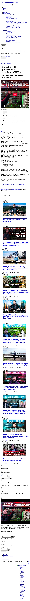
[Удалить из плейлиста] (7, 202)
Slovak (21, 594)
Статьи (5, 30)
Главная (5, 12)
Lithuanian (22, 586)
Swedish (22, 596)
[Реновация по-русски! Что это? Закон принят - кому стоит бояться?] (14, 456)
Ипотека (8, 38)
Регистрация (6, 9)
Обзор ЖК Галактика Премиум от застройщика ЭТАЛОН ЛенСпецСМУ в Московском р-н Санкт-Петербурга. (15, 412)
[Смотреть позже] (4, 202)
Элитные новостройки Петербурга (14, 23)
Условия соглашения (8, 556)
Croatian (22, 573)
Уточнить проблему (5, 472)
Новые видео (9, 16)
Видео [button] (4, 13)
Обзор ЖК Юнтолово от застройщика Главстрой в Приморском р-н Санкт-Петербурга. (15, 219)
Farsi (21, 579)
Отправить (3, 551)
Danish (21, 575)
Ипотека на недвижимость (12, 25)
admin (2, 131)
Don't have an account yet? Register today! (10, 50)
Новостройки (9, 19)
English (21, 577)
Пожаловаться (9, 478)
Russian (24, 565)
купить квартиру (7, 186)
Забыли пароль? (7, 56)
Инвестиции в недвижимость (13, 27)
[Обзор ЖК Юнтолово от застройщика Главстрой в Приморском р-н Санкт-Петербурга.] (14, 215)
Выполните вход (5, 189)
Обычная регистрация (6, 63)
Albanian (22, 567)
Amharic (22, 568)
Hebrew (22, 584)
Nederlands (22, 587)
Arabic (21, 570)
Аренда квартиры (10, 35)
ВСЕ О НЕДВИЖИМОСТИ (9, 2)
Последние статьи (10, 31)
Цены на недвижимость (12, 18)
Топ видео (8, 17)
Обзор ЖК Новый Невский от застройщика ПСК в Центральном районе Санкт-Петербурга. (16, 436)
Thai (21, 599)
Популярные (9, 32)
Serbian (21, 592)
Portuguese (22, 590)
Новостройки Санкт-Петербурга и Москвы (16, 22)
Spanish (22, 595)
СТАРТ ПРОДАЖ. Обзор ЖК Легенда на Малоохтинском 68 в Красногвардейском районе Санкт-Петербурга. (16, 243)
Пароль (2, 55)
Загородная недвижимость (12, 33)
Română (22, 591)
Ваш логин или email (6, 53)
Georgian (22, 581)
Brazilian (22, 571)
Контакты (5, 555)
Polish (21, 589)
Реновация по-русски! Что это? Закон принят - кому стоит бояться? (14, 459)
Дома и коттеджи (10, 21)
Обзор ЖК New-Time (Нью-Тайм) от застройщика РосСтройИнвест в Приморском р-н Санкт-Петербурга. (14, 340)
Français (22, 580)
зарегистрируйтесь (15, 189)
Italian (21, 585)
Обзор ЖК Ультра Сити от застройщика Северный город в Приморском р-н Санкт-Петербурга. (16, 316)
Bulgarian (22, 572)
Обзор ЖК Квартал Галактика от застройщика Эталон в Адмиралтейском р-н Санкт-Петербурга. (15, 268)
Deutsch (22, 576)
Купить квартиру (10, 41)
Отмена (2, 478)
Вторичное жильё (10, 40)
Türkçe (21, 598)
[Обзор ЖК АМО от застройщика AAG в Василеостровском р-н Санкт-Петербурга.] (14, 360)
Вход (4, 8)
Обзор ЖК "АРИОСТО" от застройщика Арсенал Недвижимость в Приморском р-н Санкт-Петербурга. (16, 292)
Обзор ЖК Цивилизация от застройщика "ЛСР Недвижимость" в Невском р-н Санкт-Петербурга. (15, 387)
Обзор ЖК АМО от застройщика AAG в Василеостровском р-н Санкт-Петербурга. (16, 364)
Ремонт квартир (10, 28)
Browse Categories (10, 14)
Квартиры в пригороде (11, 37)
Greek (21, 582)
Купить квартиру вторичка (12, 26)
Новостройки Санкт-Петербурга (14, 36)
